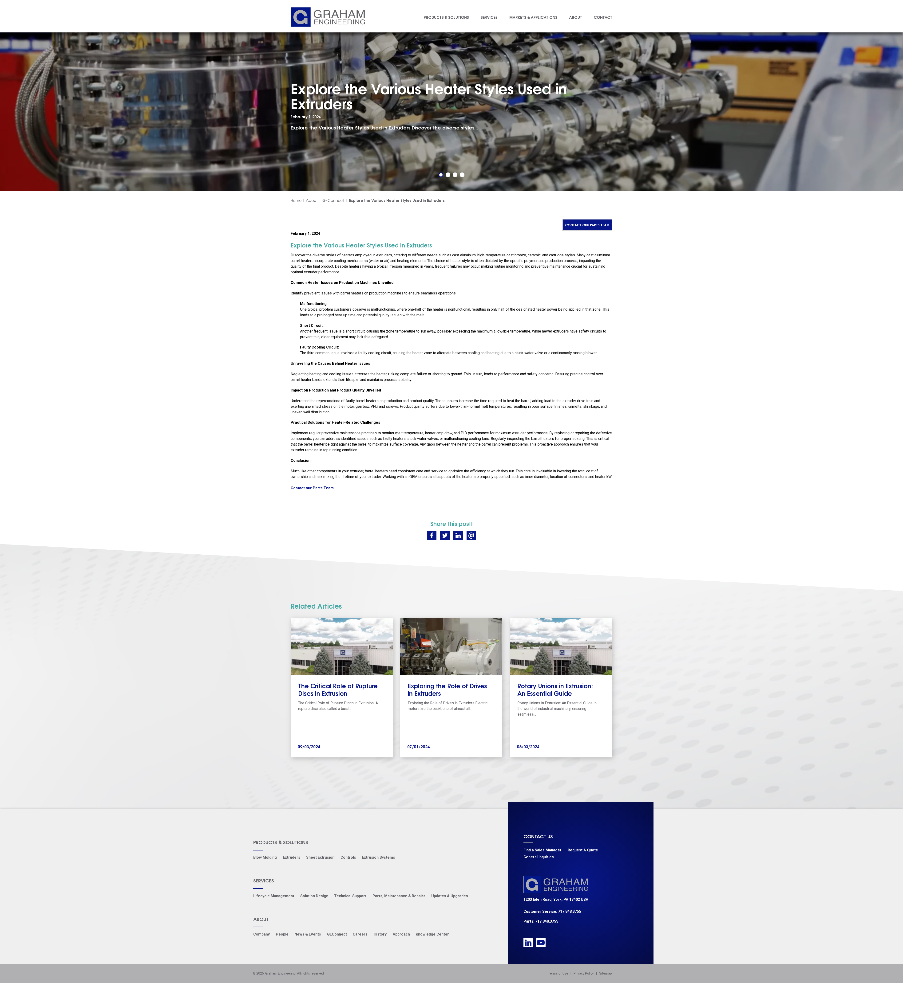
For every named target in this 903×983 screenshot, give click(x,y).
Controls (348, 857)
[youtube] (541, 942)
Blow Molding (265, 857)
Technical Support (350, 896)
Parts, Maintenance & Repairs (398, 896)
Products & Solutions (446, 17)
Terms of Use (558, 973)
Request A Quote (583, 850)
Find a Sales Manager (542, 850)
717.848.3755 (569, 911)
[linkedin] (528, 942)
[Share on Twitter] (445, 535)
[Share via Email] (471, 535)
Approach (401, 934)
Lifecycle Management (273, 896)
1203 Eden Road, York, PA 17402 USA (555, 899)
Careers (360, 934)
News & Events (307, 934)
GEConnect (333, 200)
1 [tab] (441, 174)
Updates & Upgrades (449, 896)
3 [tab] (455, 174)
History (380, 934)
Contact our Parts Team (587, 224)
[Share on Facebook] (431, 535)
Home (296, 200)
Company (261, 934)
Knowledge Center (432, 934)
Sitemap (605, 973)
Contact (603, 17)
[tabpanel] (451, 105)
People (282, 934)
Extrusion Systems (378, 857)
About (575, 17)
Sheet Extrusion (320, 857)
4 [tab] (462, 174)
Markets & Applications (533, 17)
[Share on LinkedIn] (458, 535)
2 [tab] (448, 174)
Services (489, 17)
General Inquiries (538, 857)
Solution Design (314, 896)
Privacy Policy (584, 973)
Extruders (291, 857)
